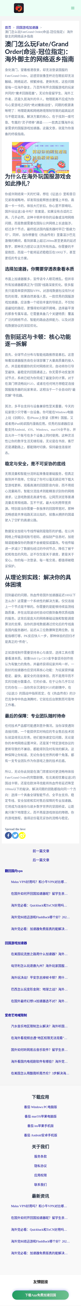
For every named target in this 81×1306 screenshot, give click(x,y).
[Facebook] (8, 835)
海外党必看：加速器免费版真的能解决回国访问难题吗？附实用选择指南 (40, 929)
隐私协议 (40, 1166)
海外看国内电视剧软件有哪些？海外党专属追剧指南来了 (40, 1061)
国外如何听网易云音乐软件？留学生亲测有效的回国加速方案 (40, 1049)
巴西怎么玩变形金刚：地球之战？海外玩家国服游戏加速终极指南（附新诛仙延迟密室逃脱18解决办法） (40, 989)
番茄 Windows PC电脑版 (40, 1107)
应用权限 (40, 1175)
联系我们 (40, 1184)
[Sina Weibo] (22, 835)
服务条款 (40, 1156)
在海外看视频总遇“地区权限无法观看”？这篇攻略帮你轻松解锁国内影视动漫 (40, 1038)
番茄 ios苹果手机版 (40, 1126)
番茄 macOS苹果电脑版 (41, 1116)
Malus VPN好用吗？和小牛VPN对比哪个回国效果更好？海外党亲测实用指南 (40, 882)
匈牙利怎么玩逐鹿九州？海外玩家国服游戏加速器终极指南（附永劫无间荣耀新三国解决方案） (40, 965)
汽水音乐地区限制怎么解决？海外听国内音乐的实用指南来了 (40, 1026)
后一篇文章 (41, 860)
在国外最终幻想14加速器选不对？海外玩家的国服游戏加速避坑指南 (40, 1001)
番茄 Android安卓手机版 (40, 1135)
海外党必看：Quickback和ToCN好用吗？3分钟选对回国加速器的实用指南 (40, 905)
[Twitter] (15, 835)
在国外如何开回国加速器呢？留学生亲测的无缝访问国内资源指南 (40, 893)
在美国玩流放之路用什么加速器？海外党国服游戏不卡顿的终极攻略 (40, 954)
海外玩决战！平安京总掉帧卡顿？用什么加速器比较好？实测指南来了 (40, 977)
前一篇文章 (41, 851)
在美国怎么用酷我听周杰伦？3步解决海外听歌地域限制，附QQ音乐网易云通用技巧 (40, 1073)
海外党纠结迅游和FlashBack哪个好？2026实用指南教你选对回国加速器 (40, 917)
